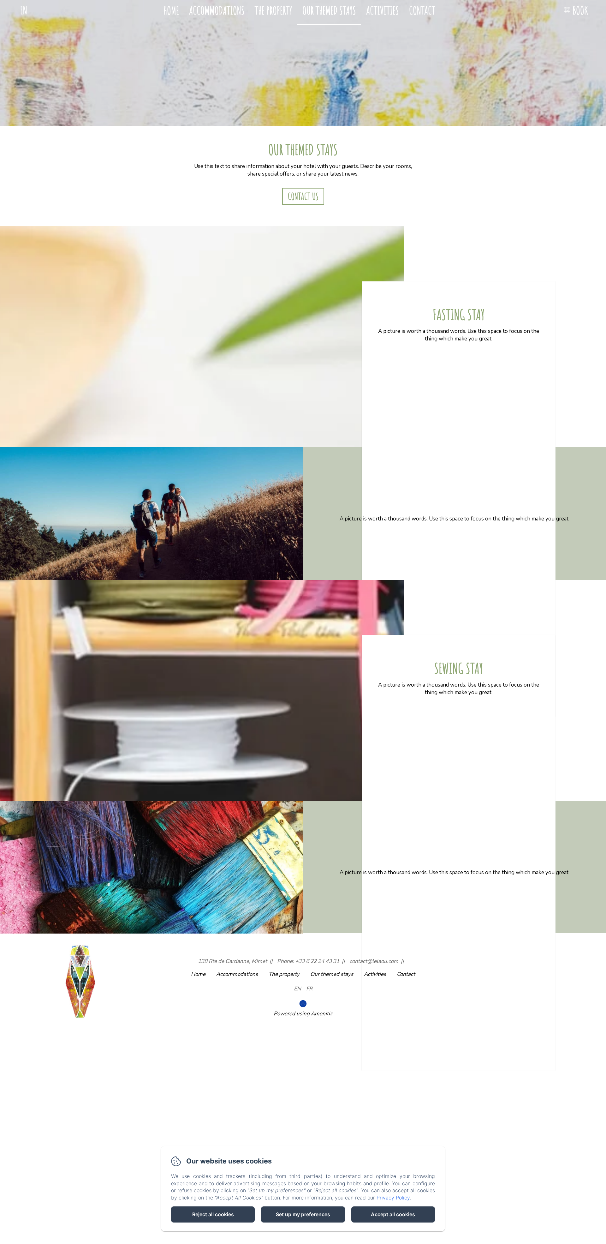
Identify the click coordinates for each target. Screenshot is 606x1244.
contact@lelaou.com (373, 961)
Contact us (303, 196)
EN (297, 988)
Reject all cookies (213, 1214)
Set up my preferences (303, 1214)
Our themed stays (329, 10)
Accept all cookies (393, 1214)
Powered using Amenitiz (303, 1013)
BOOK (580, 10)
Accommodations (217, 10)
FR (309, 988)
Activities (382, 10)
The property (273, 10)
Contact (422, 10)
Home (171, 10)
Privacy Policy (393, 1197)
